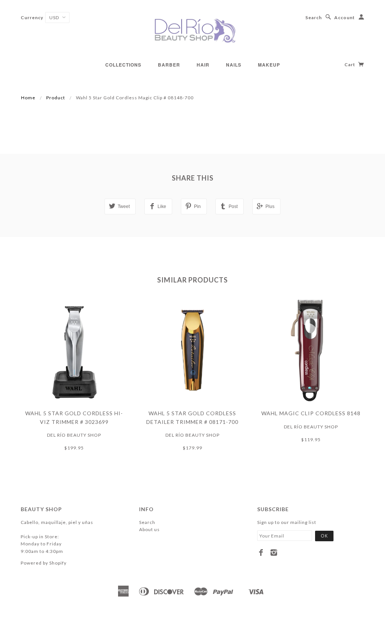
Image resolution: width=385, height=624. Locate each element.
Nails (233, 64)
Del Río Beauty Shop (74, 435)
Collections (123, 64)
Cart (350, 64)
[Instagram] (274, 552)
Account (344, 17)
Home (28, 97)
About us (149, 529)
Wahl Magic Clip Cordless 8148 (311, 413)
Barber (169, 64)
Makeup (269, 64)
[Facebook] (261, 552)
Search (313, 17)
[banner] (192, 30)
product (55, 97)
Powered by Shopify (44, 563)
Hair (203, 64)
